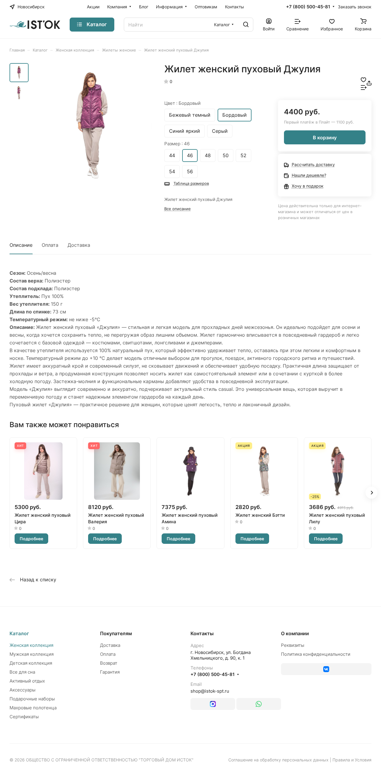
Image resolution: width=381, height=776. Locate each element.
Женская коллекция (31, 645)
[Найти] (245, 25)
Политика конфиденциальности (315, 654)
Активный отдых (27, 681)
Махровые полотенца (33, 708)
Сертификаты (24, 716)
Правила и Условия (351, 759)
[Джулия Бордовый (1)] (92, 125)
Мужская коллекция (32, 654)
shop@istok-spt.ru (209, 691)
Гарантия (110, 672)
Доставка (79, 245)
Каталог (19, 633)
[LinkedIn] (212, 704)
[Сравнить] (364, 87)
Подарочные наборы (32, 699)
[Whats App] (258, 704)
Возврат (108, 663)
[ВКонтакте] (326, 669)
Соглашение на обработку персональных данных (278, 759)
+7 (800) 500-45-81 (308, 7)
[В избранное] (363, 79)
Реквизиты (292, 645)
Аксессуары (22, 690)
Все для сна (22, 672)
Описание (21, 245)
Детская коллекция (31, 663)
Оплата (50, 245)
